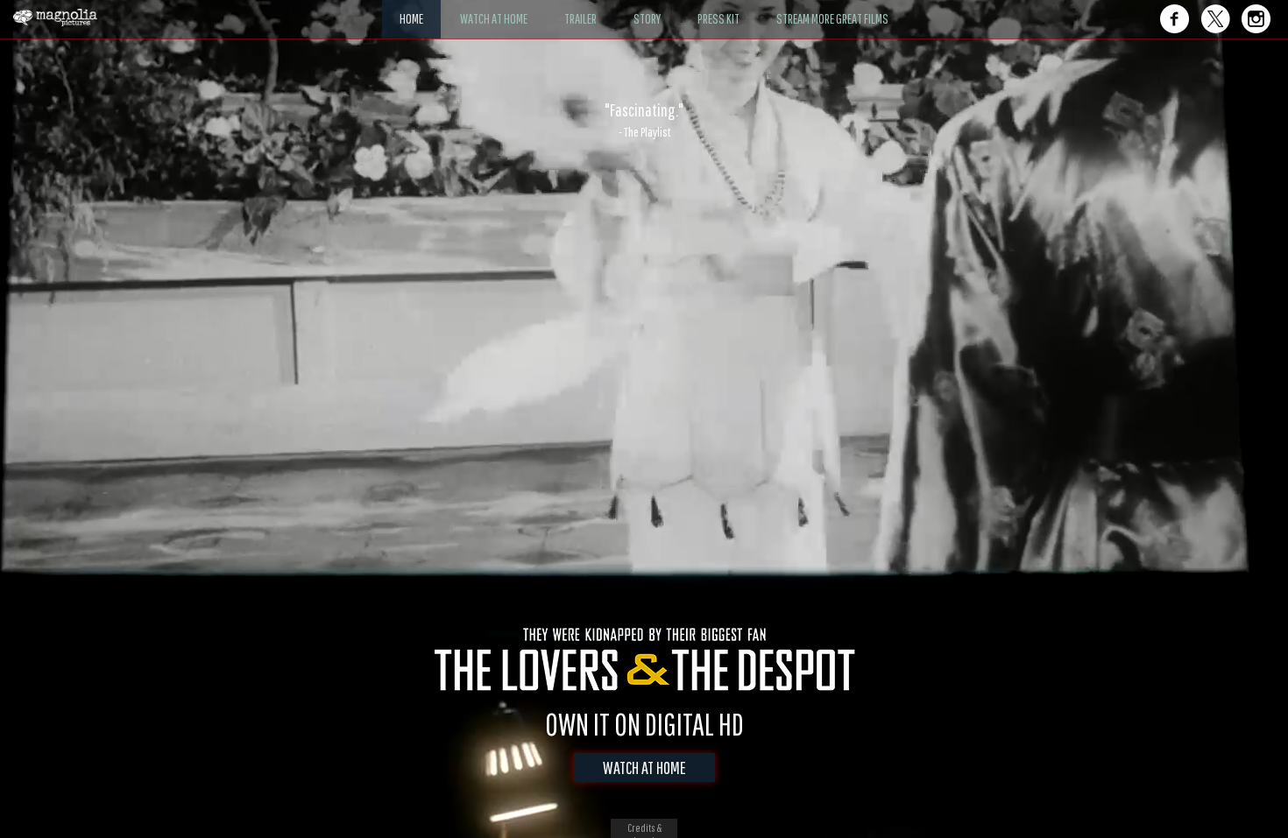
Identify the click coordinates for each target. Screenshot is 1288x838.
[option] (644, 120)
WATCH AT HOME (644, 767)
